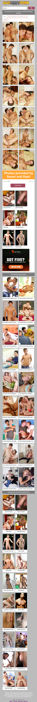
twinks (5, 19)
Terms (15, 701)
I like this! (17, 185)
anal (9, 17)
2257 (10, 701)
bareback (14, 17)
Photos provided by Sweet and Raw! (18, 174)
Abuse (26, 701)
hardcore (21, 17)
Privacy (20, 701)
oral (26, 17)
